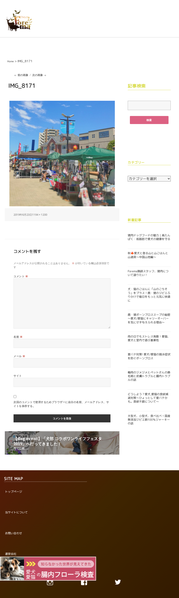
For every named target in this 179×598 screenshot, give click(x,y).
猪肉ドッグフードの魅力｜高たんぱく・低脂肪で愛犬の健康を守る (149, 237)
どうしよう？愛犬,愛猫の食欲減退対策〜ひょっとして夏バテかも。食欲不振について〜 (148, 398)
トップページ (13, 492)
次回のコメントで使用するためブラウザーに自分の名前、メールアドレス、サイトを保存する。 (61, 404)
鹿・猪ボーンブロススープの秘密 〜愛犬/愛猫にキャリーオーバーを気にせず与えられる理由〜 (149, 318)
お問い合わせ (13, 533)
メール (19, 356)
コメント (21, 276)
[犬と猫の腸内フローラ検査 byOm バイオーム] (48, 568)
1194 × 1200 (39, 215)
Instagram (56, 583)
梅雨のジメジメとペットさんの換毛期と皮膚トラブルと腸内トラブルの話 (149, 376)
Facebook (89, 583)
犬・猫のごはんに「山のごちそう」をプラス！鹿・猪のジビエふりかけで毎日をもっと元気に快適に (149, 294)
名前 (18, 337)
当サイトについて (16, 512)
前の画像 (23, 75)
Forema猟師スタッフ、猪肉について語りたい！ (148, 273)
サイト (18, 376)
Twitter (123, 583)
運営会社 (10, 554)
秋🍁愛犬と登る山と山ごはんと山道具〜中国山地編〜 (148, 255)
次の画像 (37, 75)
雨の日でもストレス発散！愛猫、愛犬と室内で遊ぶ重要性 (149, 338)
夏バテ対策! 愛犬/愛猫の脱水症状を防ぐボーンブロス (149, 356)
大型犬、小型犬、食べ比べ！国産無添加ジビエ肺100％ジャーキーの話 (149, 419)
